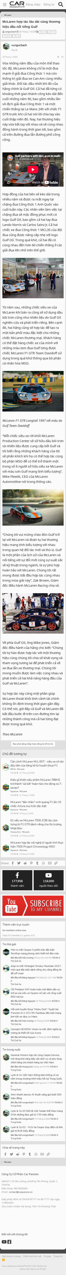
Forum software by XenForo (24, 1266)
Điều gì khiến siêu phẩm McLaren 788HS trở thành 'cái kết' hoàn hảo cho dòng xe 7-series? (36, 784)
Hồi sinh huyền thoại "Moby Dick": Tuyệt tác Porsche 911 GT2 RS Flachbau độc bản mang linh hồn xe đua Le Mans (36, 1013)
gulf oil (51, 32)
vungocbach (10, 31)
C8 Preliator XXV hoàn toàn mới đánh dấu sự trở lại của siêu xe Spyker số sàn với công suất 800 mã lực (36, 993)
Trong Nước (16, 1070)
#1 (62, 57)
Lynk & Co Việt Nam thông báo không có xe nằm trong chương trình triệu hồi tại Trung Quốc (36, 1076)
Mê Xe (13, 769)
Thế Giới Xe (16, 961)
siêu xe (16, 36)
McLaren (21, 769)
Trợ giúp (47, 1256)
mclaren (7, 36)
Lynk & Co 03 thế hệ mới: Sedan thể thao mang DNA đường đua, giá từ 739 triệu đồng (37, 1112)
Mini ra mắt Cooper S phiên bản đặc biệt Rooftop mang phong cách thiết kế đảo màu (35, 951)
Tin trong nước (11, 1049)
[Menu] (5, 4)
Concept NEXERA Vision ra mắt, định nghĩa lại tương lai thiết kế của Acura (36, 1031)
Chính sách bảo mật (32, 1256)
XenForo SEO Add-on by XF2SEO (33, 1269)
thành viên (17, 883)
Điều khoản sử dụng (11, 1256)
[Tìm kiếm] (60, 4)
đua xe (43, 32)
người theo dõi (48, 883)
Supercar (14, 791)
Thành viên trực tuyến (15, 924)
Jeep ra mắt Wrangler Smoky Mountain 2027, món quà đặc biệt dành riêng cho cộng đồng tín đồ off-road (36, 969)
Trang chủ (58, 1256)
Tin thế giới (9, 944)
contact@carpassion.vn (21, 1192)
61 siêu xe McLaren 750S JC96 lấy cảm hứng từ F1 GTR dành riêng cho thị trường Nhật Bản (36, 824)
